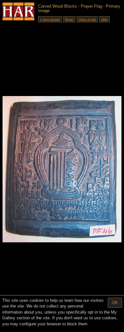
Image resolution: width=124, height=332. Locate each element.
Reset (69, 19)
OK (115, 302)
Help (104, 19)
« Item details (50, 19)
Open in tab (87, 19)
